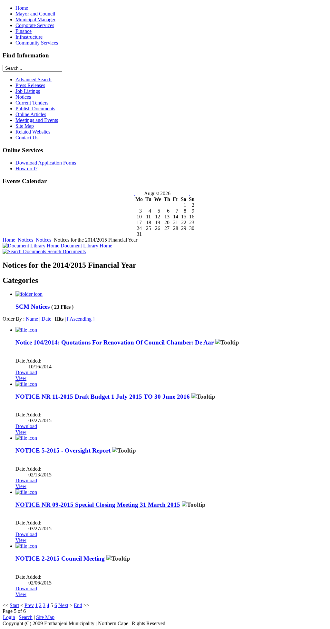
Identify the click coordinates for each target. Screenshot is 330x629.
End (78, 605)
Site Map (45, 617)
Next (63, 605)
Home (9, 240)
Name (32, 319)
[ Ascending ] (80, 319)
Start (14, 605)
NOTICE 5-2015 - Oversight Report (63, 450)
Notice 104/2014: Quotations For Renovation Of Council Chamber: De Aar (114, 342)
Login (9, 617)
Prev (29, 605)
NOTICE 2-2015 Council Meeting (60, 558)
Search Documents (66, 251)
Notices (25, 240)
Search (26, 617)
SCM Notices (32, 306)
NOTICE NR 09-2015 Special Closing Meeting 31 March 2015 (97, 504)
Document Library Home (85, 245)
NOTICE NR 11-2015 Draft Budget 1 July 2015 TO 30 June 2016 (102, 396)
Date (46, 319)
